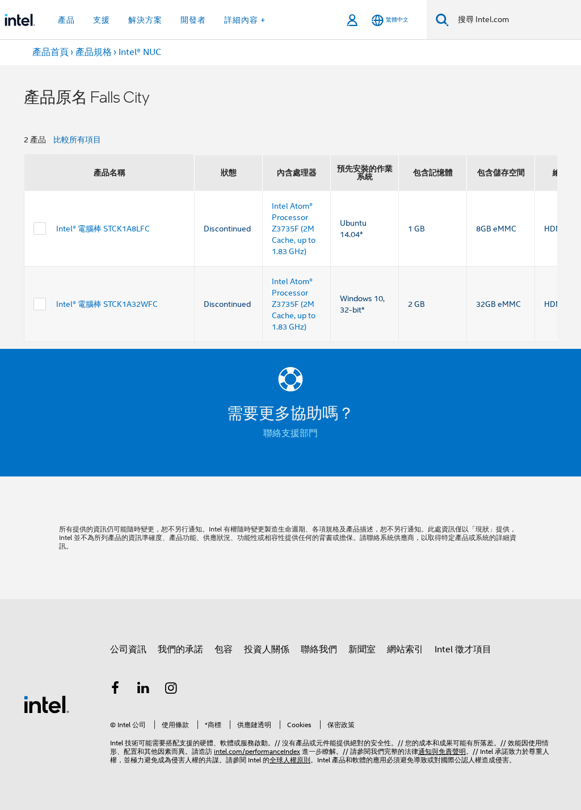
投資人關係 (266, 649)
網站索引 (405, 649)
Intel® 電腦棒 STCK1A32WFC (107, 304)
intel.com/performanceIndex (257, 751)
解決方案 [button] (145, 20)
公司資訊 (128, 649)
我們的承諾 (180, 649)
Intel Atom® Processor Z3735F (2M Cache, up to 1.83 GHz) (293, 228)
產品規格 (93, 52)
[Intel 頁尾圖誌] (46, 704)
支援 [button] (101, 20)
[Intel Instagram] (171, 690)
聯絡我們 (319, 649)
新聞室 (362, 649)
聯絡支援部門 (290, 433)
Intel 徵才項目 (463, 649)
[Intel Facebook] (115, 690)
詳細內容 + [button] (245, 20)
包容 (223, 649)
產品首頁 (50, 52)
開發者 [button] (193, 20)
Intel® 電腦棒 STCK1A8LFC (103, 228)
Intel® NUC (140, 52)
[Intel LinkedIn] (143, 690)
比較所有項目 (77, 139)
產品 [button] (66, 20)
